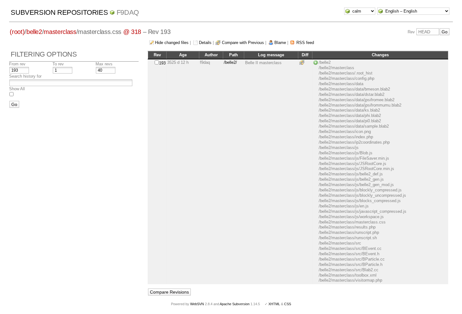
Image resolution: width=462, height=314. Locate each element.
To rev (58, 64)
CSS (287, 304)
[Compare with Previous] (303, 62)
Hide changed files (172, 42)
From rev (17, 64)
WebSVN (197, 304)
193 (162, 63)
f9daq (128, 12)
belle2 (34, 31)
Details (205, 42)
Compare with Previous (243, 42)
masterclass (60, 31)
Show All (17, 88)
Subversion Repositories (59, 12)
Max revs (104, 64)
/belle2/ (230, 62)
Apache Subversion (235, 304)
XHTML (274, 304)
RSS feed (305, 42)
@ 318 (132, 31)
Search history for (25, 76)
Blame (280, 42)
